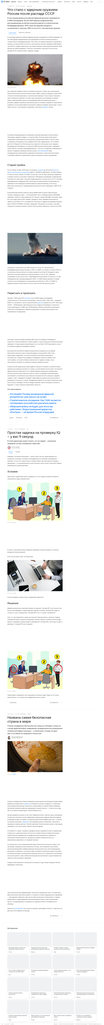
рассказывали (18, 908)
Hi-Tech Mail (22, 429)
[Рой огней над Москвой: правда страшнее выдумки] (86, 965)
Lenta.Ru (23, 6)
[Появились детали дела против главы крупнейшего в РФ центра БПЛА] (86, 988)
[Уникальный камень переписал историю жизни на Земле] (63, 988)
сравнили (27, 803)
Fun (28, 429)
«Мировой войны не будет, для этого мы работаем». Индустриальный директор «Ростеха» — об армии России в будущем (32, 409)
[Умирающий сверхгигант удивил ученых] (86, 942)
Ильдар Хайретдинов (17, 737)
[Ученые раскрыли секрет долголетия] (18, 988)
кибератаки (25, 822)
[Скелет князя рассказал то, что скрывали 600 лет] (63, 965)
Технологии (29, 6)
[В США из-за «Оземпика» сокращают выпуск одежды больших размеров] (86, 1010)
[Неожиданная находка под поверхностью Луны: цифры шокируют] (40, 988)
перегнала (40, 302)
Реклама (12, 1024)
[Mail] (2, 1)
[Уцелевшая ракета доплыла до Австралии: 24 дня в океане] (18, 942)
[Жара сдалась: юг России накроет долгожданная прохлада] (40, 1010)
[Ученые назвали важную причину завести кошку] (18, 1010)
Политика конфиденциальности (94, 1024)
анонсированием (43, 151)
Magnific (14, 774)
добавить (46, 107)
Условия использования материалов (66, 1024)
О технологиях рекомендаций (81, 1024)
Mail (2, 1024)
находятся (40, 170)
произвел (27, 298)
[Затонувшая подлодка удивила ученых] (40, 965)
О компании (6, 1024)
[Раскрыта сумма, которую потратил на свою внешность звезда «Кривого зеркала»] (63, 942)
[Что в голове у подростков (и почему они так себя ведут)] (18, 965)
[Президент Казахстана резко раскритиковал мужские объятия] (40, 942)
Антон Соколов (16, 447)
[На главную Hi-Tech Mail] (6, 1)
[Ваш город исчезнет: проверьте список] (63, 1010)
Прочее (29, 713)
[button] (35, 501)
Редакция (56, 1024)
